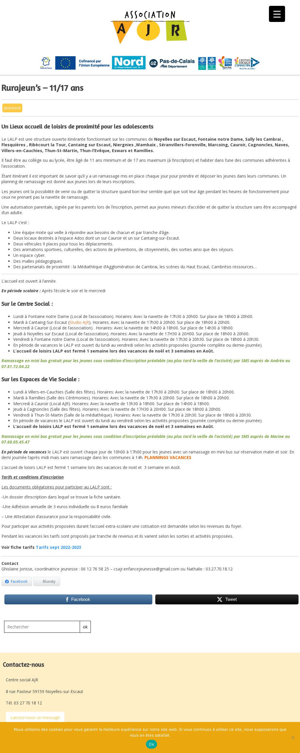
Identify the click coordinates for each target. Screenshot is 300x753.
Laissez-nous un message (35, 717)
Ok (151, 744)
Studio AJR (79, 322)
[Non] (293, 737)
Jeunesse (12, 108)
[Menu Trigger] (277, 14)
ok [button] (85, 627)
